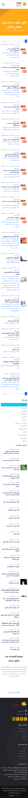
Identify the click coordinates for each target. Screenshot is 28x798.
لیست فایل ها (22, 731)
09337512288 (20, 714)
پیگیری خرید (22, 750)
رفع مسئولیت (22, 753)
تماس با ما (22, 758)
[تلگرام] (25, 719)
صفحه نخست (22, 728)
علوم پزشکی (15, 30)
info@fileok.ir (20, 711)
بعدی (4, 41)
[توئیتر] (21, 719)
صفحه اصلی (22, 30)
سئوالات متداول (21, 756)
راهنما (23, 739)
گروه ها (23, 734)
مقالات (23, 736)
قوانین (23, 748)
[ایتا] (13, 719)
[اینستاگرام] (17, 719)
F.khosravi (16, 795)
